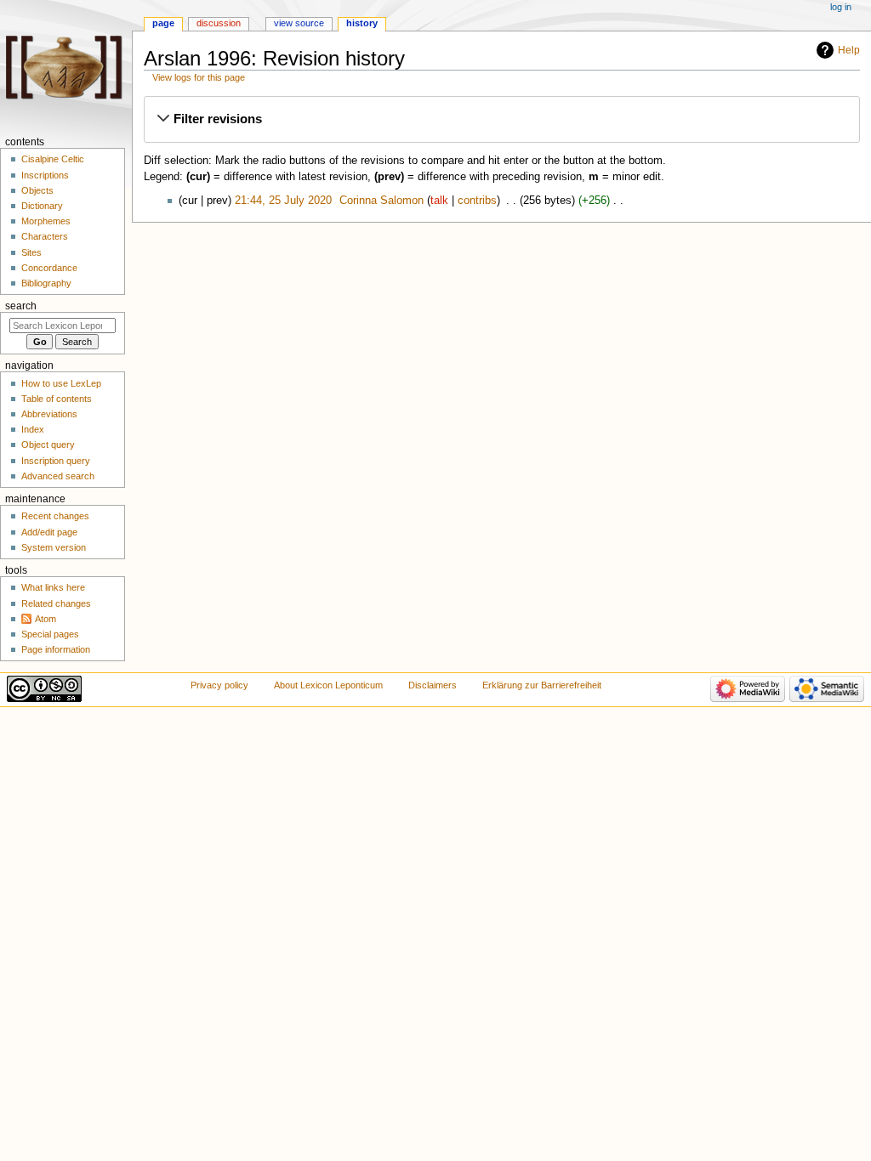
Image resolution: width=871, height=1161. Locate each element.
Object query (48, 444)
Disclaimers (432, 685)
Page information (55, 649)
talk (439, 201)
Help (849, 50)
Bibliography (46, 283)
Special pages (50, 634)
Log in (840, 7)
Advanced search (57, 476)
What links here (53, 587)
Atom (45, 619)
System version (53, 547)
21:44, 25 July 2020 (283, 201)
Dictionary (42, 206)
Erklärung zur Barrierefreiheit (541, 685)
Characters (44, 236)
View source (299, 23)
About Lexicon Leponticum (328, 685)
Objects (37, 190)
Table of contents (56, 399)
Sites (31, 252)
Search (21, 306)
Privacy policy (219, 685)
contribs (477, 201)
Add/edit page (49, 532)
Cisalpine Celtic (52, 159)
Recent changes (55, 516)
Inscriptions (45, 175)
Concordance (49, 268)
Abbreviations (49, 414)
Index (32, 429)
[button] (501, 119)
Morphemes (46, 221)
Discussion (218, 23)
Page (163, 23)
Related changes (56, 603)
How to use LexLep (61, 383)
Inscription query (55, 461)
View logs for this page (198, 77)
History (362, 23)
